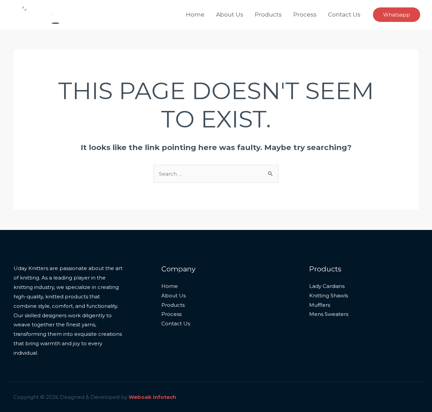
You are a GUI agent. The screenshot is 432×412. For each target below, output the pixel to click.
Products (268, 14)
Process (305, 14)
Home (195, 14)
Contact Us (344, 14)
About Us (229, 14)
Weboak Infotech (152, 397)
